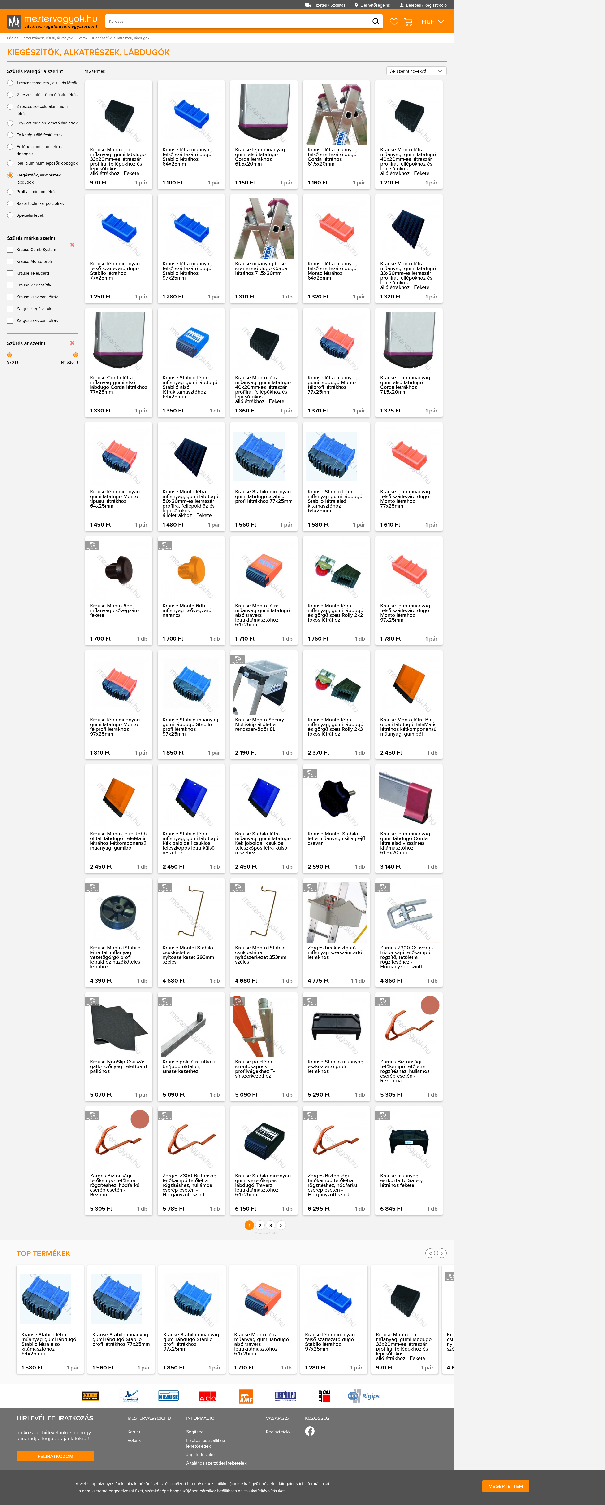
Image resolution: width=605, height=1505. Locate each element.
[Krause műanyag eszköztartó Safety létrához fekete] (409, 1161)
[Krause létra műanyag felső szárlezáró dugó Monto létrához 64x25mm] (336, 249)
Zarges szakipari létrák (37, 320)
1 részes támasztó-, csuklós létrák (47, 83)
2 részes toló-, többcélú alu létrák (47, 94)
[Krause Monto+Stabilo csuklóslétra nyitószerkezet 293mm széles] (191, 933)
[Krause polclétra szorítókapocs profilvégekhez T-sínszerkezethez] (263, 1047)
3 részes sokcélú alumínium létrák (42, 109)
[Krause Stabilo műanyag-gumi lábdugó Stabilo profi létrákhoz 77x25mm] (263, 477)
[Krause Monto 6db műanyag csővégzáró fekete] (118, 591)
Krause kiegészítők (34, 285)
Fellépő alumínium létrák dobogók (39, 150)
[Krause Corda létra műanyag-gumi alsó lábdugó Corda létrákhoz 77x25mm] (118, 363)
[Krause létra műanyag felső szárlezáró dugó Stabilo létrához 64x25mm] (191, 135)
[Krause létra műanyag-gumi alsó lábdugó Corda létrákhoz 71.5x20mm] (409, 363)
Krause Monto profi (34, 261)
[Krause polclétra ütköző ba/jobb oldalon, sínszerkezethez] (191, 1047)
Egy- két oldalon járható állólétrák (47, 123)
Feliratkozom (55, 1456)
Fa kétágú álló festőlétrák (40, 135)
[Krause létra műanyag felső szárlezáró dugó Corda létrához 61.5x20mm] (336, 135)
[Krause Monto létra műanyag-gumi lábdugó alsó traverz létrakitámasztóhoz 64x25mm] (263, 591)
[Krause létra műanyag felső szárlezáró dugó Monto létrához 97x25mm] (409, 591)
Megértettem (505, 1486)
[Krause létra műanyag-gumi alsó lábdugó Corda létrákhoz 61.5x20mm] (263, 135)
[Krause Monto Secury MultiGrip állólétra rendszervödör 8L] (263, 705)
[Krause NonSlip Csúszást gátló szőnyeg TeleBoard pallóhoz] (118, 1047)
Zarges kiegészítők (34, 309)
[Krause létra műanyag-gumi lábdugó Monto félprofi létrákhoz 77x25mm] (336, 363)
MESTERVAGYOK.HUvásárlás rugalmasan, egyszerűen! (52, 21)
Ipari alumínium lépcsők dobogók (47, 163)
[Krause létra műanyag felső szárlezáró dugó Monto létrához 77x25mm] (409, 477)
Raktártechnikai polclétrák (40, 203)
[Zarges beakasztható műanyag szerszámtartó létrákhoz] (336, 933)
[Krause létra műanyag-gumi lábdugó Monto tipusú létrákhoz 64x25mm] (118, 477)
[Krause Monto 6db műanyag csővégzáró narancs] (191, 591)
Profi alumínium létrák (37, 191)
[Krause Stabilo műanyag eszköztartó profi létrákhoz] (336, 1047)
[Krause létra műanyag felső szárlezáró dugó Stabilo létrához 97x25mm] (191, 249)
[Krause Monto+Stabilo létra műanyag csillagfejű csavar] (336, 819)
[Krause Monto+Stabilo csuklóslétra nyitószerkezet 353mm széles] (263, 933)
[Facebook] (310, 1431)
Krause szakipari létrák (37, 297)
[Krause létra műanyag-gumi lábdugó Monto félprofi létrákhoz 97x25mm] (118, 705)
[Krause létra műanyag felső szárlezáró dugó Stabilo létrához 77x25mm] (118, 249)
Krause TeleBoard (33, 273)
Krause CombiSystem (36, 249)
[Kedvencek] (394, 22)
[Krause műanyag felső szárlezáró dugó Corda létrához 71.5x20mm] (263, 249)
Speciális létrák (30, 215)
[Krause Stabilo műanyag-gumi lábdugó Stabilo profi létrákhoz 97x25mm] (191, 705)
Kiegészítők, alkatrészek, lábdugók (39, 178)
